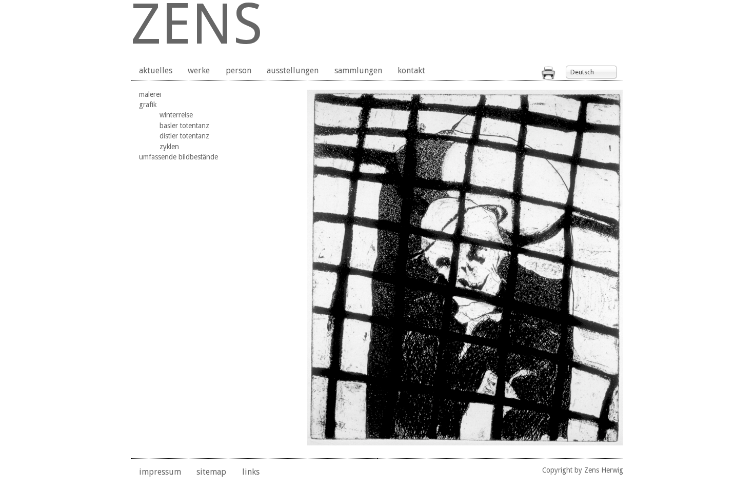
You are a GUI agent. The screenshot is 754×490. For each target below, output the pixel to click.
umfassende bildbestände (178, 157)
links (251, 472)
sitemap (211, 472)
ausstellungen (293, 70)
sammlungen (358, 70)
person (238, 70)
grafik (147, 104)
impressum (160, 472)
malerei (150, 94)
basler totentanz (184, 125)
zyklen (169, 146)
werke (199, 70)
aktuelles (155, 70)
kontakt (411, 70)
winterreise (176, 115)
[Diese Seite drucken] (548, 77)
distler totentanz (184, 136)
